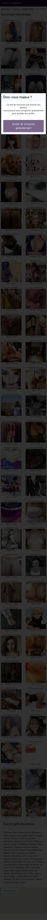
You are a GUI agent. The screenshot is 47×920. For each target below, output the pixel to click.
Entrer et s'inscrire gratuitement (23, 126)
